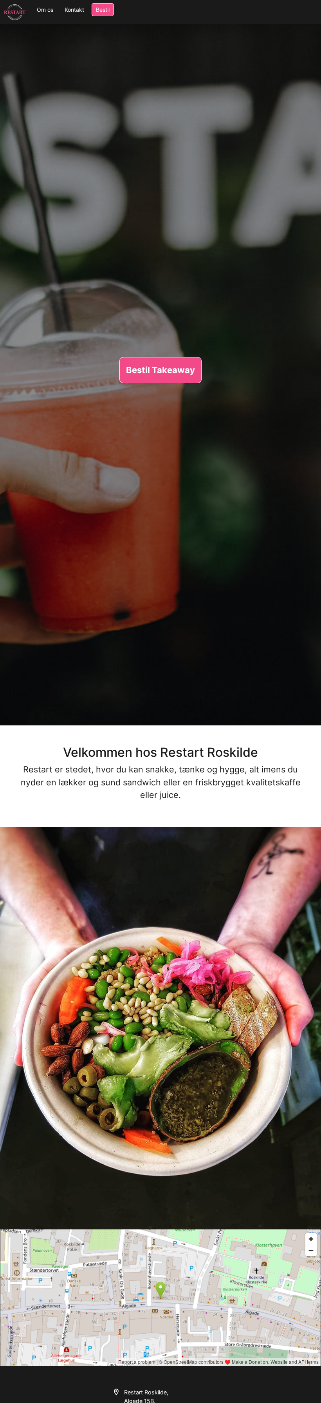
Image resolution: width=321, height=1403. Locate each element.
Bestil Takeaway (160, 370)
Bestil (103, 9)
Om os (45, 9)
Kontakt (74, 9)
